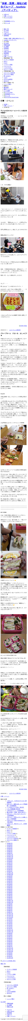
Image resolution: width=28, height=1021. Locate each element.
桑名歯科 (6, 87)
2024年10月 (10, 874)
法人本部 (6, 30)
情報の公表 (10, 1006)
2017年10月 (10, 917)
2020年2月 (9, 889)
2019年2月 (9, 897)
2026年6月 (9, 845)
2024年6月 (9, 879)
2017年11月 (10, 915)
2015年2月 (9, 956)
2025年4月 (9, 868)
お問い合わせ (7, 34)
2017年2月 (9, 927)
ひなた (5, 63)
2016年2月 (9, 945)
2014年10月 (10, 958)
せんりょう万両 (8, 69)
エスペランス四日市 (9, 72)
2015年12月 (10, 948)
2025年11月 (10, 856)
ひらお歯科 (7, 90)
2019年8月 (9, 892)
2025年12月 (10, 855)
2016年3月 (9, 943)
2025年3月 (9, 869)
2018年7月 (9, 905)
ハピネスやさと (8, 68)
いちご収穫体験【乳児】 (14, 809)
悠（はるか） (7, 76)
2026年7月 (9, 843)
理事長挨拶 (7, 45)
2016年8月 (9, 935)
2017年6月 (9, 922)
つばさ (5, 77)
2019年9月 (9, 891)
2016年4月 (9, 941)
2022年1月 (9, 882)
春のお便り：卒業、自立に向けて (17, 812)
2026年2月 (9, 851)
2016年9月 (9, 933)
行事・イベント (8, 16)
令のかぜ (6, 81)
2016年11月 (10, 931)
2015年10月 (10, 951)
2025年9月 (9, 859)
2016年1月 (9, 946)
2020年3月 (9, 887)
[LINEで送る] (23, 325)
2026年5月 (9, 846)
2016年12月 (10, 930)
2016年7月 (9, 936)
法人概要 (6, 46)
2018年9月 (9, 904)
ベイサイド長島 (8, 64)
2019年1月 (9, 899)
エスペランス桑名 (9, 74)
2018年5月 (9, 907)
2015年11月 (10, 949)
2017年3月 (9, 925)
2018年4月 (9, 909)
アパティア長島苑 (9, 59)
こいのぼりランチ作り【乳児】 (15, 807)
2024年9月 (9, 876)
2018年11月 (10, 902)
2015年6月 (9, 954)
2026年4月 (9, 848)
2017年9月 (9, 918)
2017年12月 (10, 913)
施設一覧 (6, 29)
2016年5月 (9, 940)
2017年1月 (9, 928)
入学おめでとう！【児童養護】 (15, 810)
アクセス (6, 32)
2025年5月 (9, 866)
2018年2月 (9, 910)
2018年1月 (9, 912)
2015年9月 (9, 953)
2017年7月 (9, 920)
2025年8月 (9, 861)
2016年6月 (9, 938)
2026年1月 (9, 853)
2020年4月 (9, 886)
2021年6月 (9, 884)
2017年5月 (9, 923)
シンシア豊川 (7, 84)
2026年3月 (9, 850)
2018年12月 (10, 900)
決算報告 (6, 48)
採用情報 (6, 35)
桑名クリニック (8, 89)
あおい (5, 61)
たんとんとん (7, 66)
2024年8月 (9, 877)
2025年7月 (9, 863)
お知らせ (6, 14)
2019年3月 (9, 895)
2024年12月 (10, 873)
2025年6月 (9, 864)
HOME (5, 104)
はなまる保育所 (8, 79)
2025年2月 (9, 871)
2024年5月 (9, 881)
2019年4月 (9, 894)
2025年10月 (10, 858)
